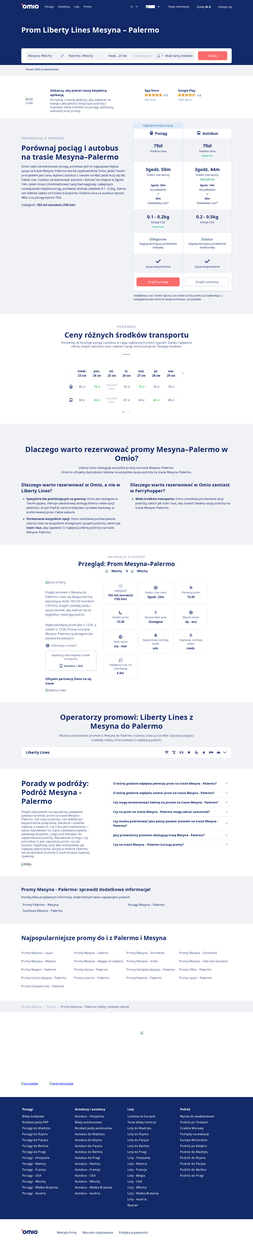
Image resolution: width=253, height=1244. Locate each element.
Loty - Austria (137, 1199)
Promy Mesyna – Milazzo (38, 961)
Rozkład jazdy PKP (35, 1122)
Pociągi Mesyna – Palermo (146, 905)
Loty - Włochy (137, 1187)
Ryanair (132, 1205)
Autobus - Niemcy (87, 1164)
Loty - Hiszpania (138, 1158)
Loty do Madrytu (139, 1128)
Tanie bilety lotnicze (141, 1122)
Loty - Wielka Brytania (143, 1193)
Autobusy (64, 6)
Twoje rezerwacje (178, 6)
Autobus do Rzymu (88, 1140)
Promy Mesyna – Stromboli (145, 953)
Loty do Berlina (138, 1146)
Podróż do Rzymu (193, 1158)
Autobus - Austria (87, 1193)
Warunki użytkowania (98, 1232)
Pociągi (49, 6)
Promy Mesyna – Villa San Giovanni (203, 961)
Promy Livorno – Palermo (91, 978)
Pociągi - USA (31, 1175)
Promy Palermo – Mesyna (41, 905)
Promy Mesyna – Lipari (37, 953)
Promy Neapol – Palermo (38, 969)
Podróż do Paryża (193, 1164)
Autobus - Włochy (87, 1181)
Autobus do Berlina (89, 1152)
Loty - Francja (137, 1170)
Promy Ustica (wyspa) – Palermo (43, 978)
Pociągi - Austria (34, 1193)
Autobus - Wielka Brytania (93, 1187)
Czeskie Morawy (192, 1128)
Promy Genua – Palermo (91, 969)
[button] (118, 55)
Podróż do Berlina (193, 1170)
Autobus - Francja (87, 1170)
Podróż (185, 1109)
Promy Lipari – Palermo (195, 978)
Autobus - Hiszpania (89, 1116)
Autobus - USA (85, 1175)
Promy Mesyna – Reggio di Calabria (98, 961)
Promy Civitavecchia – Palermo (42, 986)
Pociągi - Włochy (34, 1181)
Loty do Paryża (138, 1140)
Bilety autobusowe (88, 1122)
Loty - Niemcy (137, 1164)
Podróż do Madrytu (194, 1152)
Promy (87, 6)
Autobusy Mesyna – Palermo (43, 911)
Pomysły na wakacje (194, 1134)
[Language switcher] (153, 6)
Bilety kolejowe (33, 1116)
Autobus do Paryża (88, 1146)
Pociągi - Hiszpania (36, 1158)
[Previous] (70, 373)
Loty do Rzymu (138, 1134)
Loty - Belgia (136, 1175)
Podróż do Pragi (192, 1175)
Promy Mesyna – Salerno (91, 953)
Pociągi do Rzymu (35, 1134)
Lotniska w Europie (141, 1116)
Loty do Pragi (137, 1152)
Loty (76, 6)
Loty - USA (134, 1181)
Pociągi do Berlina (35, 1146)
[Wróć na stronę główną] (33, 7)
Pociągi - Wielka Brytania (40, 1187)
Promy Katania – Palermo (144, 978)
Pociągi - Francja (34, 1170)
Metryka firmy (67, 1232)
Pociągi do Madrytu (36, 1128)
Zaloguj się (225, 6)
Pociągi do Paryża (35, 1140)
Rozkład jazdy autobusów (93, 1128)
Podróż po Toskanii (194, 1122)
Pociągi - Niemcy (34, 1164)
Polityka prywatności (133, 1232)
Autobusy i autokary (90, 1109)
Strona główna (31, 1007)
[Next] (183, 373)
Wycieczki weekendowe (197, 1116)
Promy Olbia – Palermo (195, 969)
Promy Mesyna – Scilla (141, 961)
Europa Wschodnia (193, 1140)
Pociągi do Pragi (34, 1152)
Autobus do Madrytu (90, 1134)
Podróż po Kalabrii (193, 1146)
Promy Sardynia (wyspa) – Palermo (150, 969)
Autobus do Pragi (87, 1158)
